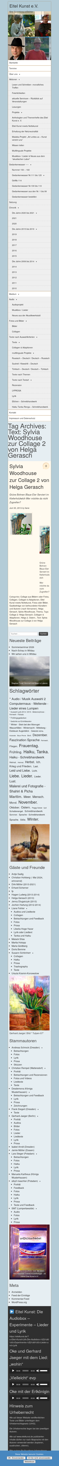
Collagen (16, 331)
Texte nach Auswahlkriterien (22, 336)
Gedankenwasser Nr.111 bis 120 (27, 175)
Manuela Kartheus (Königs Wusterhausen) (25, 1175)
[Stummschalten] (37, 1370)
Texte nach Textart (20, 379)
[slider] (44, 1370)
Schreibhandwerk (34, 811)
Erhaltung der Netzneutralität (25, 131)
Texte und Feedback (24, 1205)
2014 (14, 266)
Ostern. (32, 617)
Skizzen (18, 1064)
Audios (17, 1122)
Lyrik (14, 396)
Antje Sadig (17, 874)
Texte (14, 342)
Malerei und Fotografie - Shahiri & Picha (27, 788)
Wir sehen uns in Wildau (24, 654)
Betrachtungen (21, 1051)
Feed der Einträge (21, 1295)
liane (27, 507)
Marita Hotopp (19, 942)
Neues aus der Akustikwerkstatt (26, 315)
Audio (11, 299)
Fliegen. (13, 746)
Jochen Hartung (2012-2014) (26, 904)
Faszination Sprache (24, 739)
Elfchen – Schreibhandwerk (24, 401)
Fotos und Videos (23, 1078)
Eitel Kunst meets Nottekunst (25, 126)
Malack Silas (18, 939)
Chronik (12, 207)
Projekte (15, 112)
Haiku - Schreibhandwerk (26, 757)
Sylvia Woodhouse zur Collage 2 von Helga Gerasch (29, 476)
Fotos (16, 922)
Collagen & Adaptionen (22, 347)
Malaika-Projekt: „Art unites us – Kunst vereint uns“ (29, 138)
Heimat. (12, 762)
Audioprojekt (17, 304)
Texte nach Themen (21, 374)
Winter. (33, 819)
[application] (29, 1371)
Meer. (27, 796)
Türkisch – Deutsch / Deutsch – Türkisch (30, 369)
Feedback (19, 1187)
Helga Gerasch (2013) (23, 898)
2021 (14, 218)
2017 (14, 245)
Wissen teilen (18, 145)
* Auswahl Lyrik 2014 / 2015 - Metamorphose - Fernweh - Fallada (27, 713)
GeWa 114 (17, 180)
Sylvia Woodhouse (26, 611)
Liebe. (14, 776)
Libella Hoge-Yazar (23, 928)
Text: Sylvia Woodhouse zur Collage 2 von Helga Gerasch (28, 620)
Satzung (13, 202)
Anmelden (17, 1292)
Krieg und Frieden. (20, 766)
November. (28, 802)
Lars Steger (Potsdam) (23, 1153)
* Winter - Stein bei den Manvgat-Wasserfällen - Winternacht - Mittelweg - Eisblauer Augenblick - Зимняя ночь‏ (28, 727)
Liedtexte (18, 1081)
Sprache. (14, 819)
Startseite (13, 62)
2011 (14, 282)
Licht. (35, 770)
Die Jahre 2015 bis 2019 (23, 229)
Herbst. (30, 762)
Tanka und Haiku (22, 935)
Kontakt (12, 412)
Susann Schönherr (21, 952)
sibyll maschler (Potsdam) (25, 1181)
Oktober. (14, 807)
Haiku (17, 959)
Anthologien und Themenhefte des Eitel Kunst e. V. (30, 119)
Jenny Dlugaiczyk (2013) (24, 901)
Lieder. (27, 776)
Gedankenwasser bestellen (24, 196)
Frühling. (15, 752)
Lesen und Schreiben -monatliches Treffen (28, 86)
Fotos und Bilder (16, 320)
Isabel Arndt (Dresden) (23, 1146)
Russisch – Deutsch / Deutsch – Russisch (31, 358)
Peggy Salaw (37, 807)
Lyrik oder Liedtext (23, 932)
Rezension (17, 385)
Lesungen (16, 106)
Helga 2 (24, 617)
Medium (12, 294)
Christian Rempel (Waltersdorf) (27, 1068)
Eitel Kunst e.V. (23, 6)
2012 (14, 277)
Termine (13, 68)
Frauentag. (29, 745)
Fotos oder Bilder (40, 602)
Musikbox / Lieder (20, 310)
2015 (14, 255)
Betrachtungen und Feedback (29, 918)
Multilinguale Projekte (21, 150)
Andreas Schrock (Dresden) (26, 1047)
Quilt (45, 808)
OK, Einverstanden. (16, 1458)
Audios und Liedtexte (24, 911)
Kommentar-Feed (20, 1298)
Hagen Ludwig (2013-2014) (26, 894)
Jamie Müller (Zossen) (23, 1150)
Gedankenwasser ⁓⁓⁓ (19, 164)
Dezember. (40, 735)
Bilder (14, 326)
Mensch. (38, 796)
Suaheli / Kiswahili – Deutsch (25, 363)
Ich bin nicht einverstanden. (39, 1458)
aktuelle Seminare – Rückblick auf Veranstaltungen (27, 100)
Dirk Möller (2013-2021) (24, 884)
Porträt (17, 1071)
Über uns (13, 74)
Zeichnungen (20, 1105)
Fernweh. (44, 740)
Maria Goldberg (19, 946)
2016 (14, 250)
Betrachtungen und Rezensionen (30, 1074)
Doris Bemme (18, 949)
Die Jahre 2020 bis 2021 (23, 212)
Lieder (17, 1133)
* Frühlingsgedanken (17, 717)
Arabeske (12, 735)
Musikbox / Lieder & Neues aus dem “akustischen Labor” (28, 157)
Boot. (29, 735)
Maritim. (15, 796)
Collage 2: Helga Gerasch (21, 614)
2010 (14, 288)
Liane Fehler (18, 908)
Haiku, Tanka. (36, 751)
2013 (14, 272)
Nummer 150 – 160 (21, 169)
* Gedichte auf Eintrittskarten (20, 721)
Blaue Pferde (21, 735)
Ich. (38, 762)
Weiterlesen (29, 1462)
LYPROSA (16, 390)
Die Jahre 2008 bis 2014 (23, 261)
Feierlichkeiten (18, 93)
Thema (39, 611)
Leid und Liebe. (20, 770)
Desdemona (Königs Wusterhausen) (22, 1090)
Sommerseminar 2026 (23, 647)
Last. (36, 766)
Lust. (12, 781)
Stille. (23, 819)
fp (12, 891)
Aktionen (13, 79)
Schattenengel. (16, 811)
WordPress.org (19, 1302)
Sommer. (13, 814)
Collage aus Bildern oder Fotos (34, 596)
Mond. (13, 802)
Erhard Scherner (20, 887)
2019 (14, 234)
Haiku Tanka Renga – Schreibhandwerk (30, 406)
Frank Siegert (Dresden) (24, 1109)
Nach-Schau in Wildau (23, 650)
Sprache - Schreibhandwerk (32, 814)
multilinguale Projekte (21, 352)
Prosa (17, 925)
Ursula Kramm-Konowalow (25, 973)
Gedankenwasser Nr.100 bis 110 (27, 185)
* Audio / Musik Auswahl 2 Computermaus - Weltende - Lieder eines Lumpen (28, 703)
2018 (14, 239)
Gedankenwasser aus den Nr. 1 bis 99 (29, 191)
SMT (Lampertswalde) (23, 1208)
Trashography (21, 966)
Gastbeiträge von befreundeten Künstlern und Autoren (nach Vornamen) (28, 607)
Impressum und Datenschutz (22, 418)
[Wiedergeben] (13, 1370)
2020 (14, 223)
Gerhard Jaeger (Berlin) (24, 1116)
